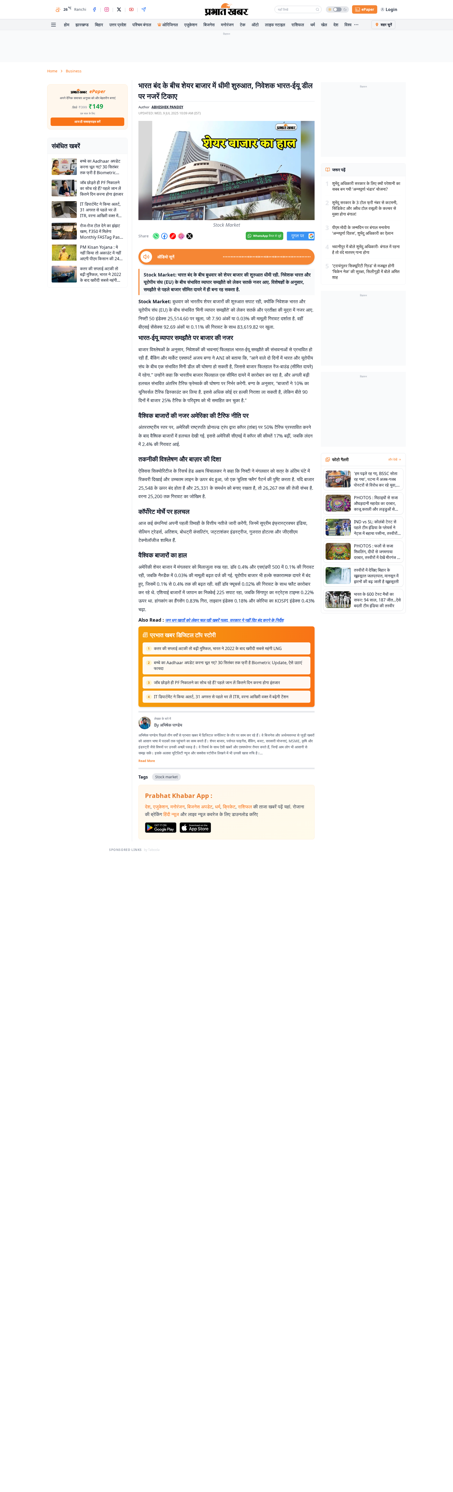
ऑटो (255, 25)
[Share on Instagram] (181, 236)
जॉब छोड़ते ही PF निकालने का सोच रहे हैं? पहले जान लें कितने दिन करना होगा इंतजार (217, 682)
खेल (324, 25)
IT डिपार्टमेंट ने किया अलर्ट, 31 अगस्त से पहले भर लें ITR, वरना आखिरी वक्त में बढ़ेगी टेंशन (221, 697)
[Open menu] (53, 24)
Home (52, 70)
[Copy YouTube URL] (173, 236)
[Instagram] (107, 9)
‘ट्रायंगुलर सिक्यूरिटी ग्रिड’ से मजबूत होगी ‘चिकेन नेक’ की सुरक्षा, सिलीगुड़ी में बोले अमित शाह (366, 271)
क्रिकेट (229, 806)
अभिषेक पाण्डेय (171, 725)
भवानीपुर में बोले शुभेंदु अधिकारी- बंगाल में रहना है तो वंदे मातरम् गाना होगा (366, 249)
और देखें (392, 459)
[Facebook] (94, 9)
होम (66, 25)
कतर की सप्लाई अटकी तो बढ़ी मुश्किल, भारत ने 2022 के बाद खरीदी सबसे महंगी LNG (218, 648)
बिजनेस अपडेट (199, 806)
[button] (226, 170)
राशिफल (298, 25)
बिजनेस (209, 25)
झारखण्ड (82, 25)
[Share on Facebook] (164, 236)
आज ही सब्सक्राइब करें (87, 121)
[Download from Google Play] (160, 827)
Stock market (166, 776)
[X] (119, 9)
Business (74, 70)
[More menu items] (356, 24)
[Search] (317, 9)
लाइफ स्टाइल (275, 25)
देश (335, 25)
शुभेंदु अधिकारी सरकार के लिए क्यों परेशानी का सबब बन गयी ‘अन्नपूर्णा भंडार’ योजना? (366, 186)
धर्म (312, 25)
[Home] (226, 9)
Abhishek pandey (167, 107)
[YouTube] (131, 9)
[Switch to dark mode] (337, 9)
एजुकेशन (190, 25)
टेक (242, 25)
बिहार (99, 25)
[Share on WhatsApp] (156, 236)
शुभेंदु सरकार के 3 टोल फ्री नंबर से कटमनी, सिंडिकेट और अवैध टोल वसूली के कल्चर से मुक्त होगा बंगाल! (364, 208)
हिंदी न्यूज (171, 814)
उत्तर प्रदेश (117, 25)
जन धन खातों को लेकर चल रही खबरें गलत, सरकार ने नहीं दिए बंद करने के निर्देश (224, 620)
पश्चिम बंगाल (141, 25)
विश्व (348, 25)
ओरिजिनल (170, 25)
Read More (146, 761)
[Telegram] (144, 9)
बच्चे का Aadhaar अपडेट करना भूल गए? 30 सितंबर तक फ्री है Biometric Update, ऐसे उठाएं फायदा (228, 665)
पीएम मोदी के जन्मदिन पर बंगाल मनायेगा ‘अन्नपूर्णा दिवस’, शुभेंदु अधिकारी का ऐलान (362, 230)
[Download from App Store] (195, 827)
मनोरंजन (227, 25)
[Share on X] (189, 236)
